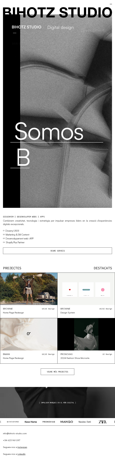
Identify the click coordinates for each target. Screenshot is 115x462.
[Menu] (111, 4)
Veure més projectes (57, 371)
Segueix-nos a (15, 447)
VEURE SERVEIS (57, 250)
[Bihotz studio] (57, 13)
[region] (57, 422)
